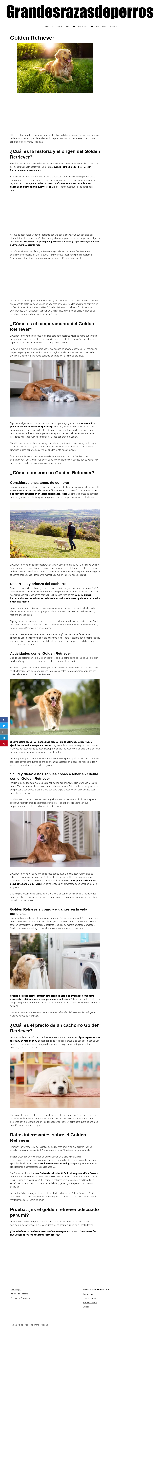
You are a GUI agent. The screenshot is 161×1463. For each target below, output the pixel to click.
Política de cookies (19, 1294)
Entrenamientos (90, 1303)
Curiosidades (89, 1294)
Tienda (47, 26)
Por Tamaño (83, 26)
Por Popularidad (64, 26)
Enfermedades (89, 1298)
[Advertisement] (55, 114)
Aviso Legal (16, 1290)
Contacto (113, 26)
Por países (101, 26)
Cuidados (87, 1307)
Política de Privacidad (20, 1298)
